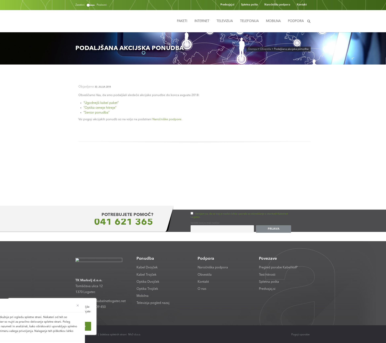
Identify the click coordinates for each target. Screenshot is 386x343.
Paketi (182, 21)
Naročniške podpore (166, 119)
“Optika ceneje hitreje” (99, 107)
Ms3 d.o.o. (134, 334)
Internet (201, 21)
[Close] (77, 305)
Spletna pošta (249, 4)
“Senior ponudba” (96, 112)
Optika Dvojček (148, 282)
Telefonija (249, 21)
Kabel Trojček (146, 274)
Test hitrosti (267, 274)
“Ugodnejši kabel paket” (101, 103)
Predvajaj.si (227, 4)
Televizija (225, 21)
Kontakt (302, 4)
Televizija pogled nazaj (153, 303)
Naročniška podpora (277, 4)
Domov (252, 49)
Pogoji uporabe (300, 334)
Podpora (296, 21)
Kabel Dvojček (147, 267)
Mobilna (273, 21)
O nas (202, 289)
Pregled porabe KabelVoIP (278, 267)
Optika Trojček (147, 289)
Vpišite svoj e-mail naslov (205, 223)
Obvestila (265, 49)
